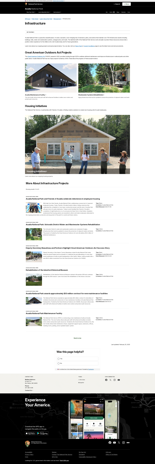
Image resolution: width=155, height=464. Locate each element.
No (61, 363)
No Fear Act (82, 452)
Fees (129, 12)
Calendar (123, 12)
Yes (61, 358)
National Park (34, 9)
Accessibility (28, 452)
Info (107, 12)
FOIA (26, 457)
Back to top (77, 338)
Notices (54, 452)
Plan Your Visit (30, 12)
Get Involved (56, 12)
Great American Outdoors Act (36, 56)
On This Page (34, 32)
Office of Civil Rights (111, 454)
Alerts (112, 12)
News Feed (78, 46)
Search (117, 4)
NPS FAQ (55, 457)
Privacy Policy (29, 454)
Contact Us (28, 390)
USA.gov (108, 452)
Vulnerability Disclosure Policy (87, 457)
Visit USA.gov (64, 460)
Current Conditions (89, 46)
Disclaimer (82, 454)
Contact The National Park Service (62, 454)
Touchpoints (91, 369)
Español (81, 382)
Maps (118, 12)
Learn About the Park (43, 12)
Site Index (82, 379)
